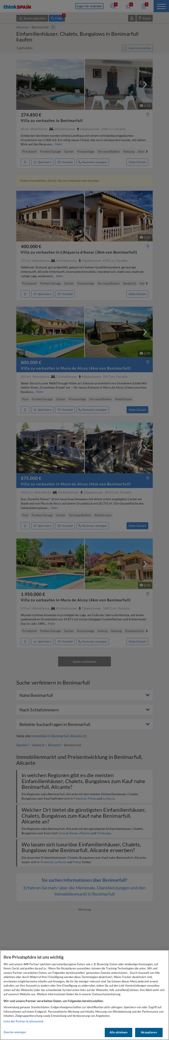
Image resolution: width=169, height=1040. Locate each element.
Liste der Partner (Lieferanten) (23, 1021)
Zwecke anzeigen (15, 1032)
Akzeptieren (149, 1032)
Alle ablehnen (119, 1032)
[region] (84, 995)
